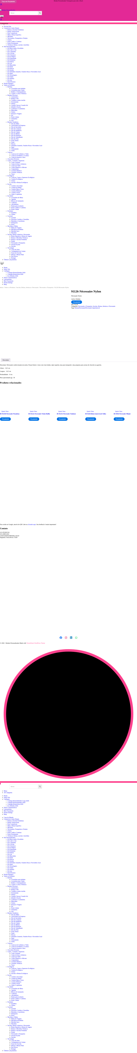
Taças (13, 174)
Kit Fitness (10, 61)
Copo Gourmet (15, 162)
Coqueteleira (15, 169)
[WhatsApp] (76, 638)
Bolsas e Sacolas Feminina (19, 239)
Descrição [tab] (6, 360)
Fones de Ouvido (16, 253)
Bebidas (9, 87)
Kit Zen (9, 80)
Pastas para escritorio (17, 206)
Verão (13, 150)
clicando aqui (32, 524)
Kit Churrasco (11, 55)
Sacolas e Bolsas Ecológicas (19, 182)
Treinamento (15, 149)
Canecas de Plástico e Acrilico (20, 155)
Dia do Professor (16, 135)
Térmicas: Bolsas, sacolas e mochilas (18, 45)
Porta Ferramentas (12, 43)
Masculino (14, 110)
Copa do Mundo (8, 817)
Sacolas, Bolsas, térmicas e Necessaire (18, 234)
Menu (5, 791)
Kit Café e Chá (11, 50)
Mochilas (10, 36)
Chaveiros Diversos (13, 159)
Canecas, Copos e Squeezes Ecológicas (22, 177)
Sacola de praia (15, 244)
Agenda (13, 199)
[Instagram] (66, 638)
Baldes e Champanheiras (18, 92)
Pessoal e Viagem (16, 113)
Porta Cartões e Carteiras (18, 207)
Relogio (13, 258)
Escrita (9, 184)
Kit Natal (10, 66)
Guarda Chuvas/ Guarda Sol (19, 105)
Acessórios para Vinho (18, 90)
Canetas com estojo (17, 186)
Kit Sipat (10, 73)
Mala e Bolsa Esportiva (14, 35)
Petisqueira (14, 223)
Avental (13, 217)
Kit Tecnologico (12, 75)
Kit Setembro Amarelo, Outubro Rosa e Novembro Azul (24, 72)
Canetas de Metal (16, 187)
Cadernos (14, 202)
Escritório (10, 196)
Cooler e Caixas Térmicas (18, 93)
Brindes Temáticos (12, 122)
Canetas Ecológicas (17, 179)
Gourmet (10, 216)
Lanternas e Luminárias (18, 108)
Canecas (9, 152)
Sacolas (13, 246)
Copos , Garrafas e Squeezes (15, 160)
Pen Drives (14, 256)
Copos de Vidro (16, 165)
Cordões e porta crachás (18, 100)
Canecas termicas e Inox (18, 157)
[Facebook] (61, 638)
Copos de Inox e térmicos (18, 164)
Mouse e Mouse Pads (17, 254)
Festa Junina (14, 140)
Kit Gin (9, 63)
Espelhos (13, 212)
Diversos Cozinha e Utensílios (20, 219)
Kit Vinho (10, 77)
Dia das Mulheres (16, 130)
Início (1, 287)
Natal (12, 142)
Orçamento (76, 302)
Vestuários (14, 118)
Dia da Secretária (16, 127)
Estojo (13, 241)
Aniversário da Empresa (18, 125)
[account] (1, 5)
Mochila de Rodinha (17, 229)
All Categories (8, 792)
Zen (12, 120)
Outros (9, 40)
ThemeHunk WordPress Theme (35, 643)
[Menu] (2, 16)
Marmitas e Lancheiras (18, 221)
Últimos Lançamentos (10, 259)
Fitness (13, 103)
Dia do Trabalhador (17, 137)
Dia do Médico (15, 134)
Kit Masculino (11, 65)
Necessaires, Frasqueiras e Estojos (17, 38)
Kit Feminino (11, 60)
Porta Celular (15, 117)
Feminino (10, 211)
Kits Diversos (11, 82)
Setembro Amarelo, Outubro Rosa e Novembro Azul (26, 145)
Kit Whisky (10, 78)
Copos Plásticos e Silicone (19, 167)
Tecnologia (10, 248)
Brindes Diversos (12, 95)
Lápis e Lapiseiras (16, 194)
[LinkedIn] (71, 638)
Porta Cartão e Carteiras (14, 41)
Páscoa (13, 144)
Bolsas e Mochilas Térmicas (19, 238)
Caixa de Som (15, 249)
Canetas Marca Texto (17, 189)
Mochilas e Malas (12, 226)
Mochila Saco (15, 231)
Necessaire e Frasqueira (18, 243)
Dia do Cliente (15, 132)
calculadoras (14, 204)
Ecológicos (10, 176)
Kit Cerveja (10, 53)
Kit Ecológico (11, 56)
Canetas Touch (15, 192)
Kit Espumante (11, 58)
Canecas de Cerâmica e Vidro (20, 154)
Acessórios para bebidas (18, 88)
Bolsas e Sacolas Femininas (15, 30)
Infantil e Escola (16, 107)
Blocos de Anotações (17, 201)
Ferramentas (14, 102)
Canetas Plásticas (16, 191)
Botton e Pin (15, 98)
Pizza (12, 224)
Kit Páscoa (10, 68)
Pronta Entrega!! (8, 83)
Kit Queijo (10, 70)
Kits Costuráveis (12, 33)
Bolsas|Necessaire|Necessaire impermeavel (87, 308)
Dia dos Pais (7, 26)
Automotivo (14, 97)
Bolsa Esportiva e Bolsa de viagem (21, 236)
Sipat (12, 147)
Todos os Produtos (9, 85)
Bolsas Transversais (13, 31)
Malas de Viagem (16, 228)
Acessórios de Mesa (17, 197)
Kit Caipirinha (11, 51)
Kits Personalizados (9, 46)
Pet (12, 115)
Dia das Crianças (16, 129)
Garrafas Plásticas (16, 171)
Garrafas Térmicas (16, 172)
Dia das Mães (15, 124)
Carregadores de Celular (18, 251)
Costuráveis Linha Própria (11, 28)
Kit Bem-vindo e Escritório (15, 48)
